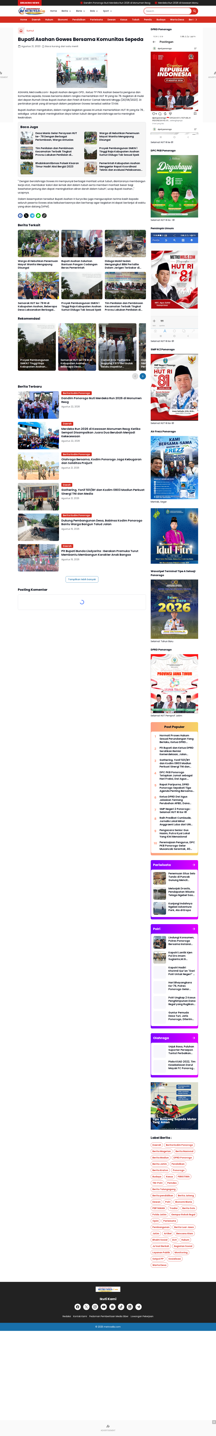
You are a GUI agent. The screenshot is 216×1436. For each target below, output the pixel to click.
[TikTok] (121, 1307)
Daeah (67, 484)
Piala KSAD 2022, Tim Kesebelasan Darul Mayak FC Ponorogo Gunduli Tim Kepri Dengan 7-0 (181, 1065)
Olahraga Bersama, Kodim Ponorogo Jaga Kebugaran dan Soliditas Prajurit (101, 461)
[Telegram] (32, 215)
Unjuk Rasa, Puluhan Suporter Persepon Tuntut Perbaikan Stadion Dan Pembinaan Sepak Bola (181, 1050)
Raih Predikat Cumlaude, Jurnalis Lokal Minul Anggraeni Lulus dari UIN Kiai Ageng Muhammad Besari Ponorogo (175, 821)
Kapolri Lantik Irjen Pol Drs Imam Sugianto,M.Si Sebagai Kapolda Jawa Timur (180, 956)
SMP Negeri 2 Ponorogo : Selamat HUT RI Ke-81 (175, 810)
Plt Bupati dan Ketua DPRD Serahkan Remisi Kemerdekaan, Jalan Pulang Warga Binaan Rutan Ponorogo (177, 751)
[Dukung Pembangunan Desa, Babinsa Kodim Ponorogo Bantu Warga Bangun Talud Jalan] (38, 527)
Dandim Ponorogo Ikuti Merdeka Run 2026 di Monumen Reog (58, 2)
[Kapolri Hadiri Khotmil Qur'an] (159, 972)
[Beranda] (21, 31)
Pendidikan (78, 19)
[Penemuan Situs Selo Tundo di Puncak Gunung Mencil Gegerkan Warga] (159, 878)
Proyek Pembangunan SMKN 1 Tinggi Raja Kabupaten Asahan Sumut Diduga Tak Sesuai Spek (119, 151)
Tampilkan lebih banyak (82, 579)
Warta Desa (177, 19)
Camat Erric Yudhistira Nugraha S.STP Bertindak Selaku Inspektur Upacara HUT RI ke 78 (117, 363)
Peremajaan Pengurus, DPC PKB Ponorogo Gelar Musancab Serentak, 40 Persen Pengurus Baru (177, 846)
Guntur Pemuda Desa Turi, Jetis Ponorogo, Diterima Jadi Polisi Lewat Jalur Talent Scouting (181, 1016)
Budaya (161, 19)
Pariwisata (96, 19)
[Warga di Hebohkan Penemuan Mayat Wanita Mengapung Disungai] (90, 138)
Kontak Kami (80, 1316)
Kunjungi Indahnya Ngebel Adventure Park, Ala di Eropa (180, 907)
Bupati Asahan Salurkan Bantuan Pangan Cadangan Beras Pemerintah (79, 264)
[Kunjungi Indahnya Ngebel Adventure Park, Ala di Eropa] (159, 908)
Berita (65, 10)
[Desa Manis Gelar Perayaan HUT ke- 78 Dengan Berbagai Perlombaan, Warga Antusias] (26, 138)
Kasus (123, 19)
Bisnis (79, 10)
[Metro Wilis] (32, 11)
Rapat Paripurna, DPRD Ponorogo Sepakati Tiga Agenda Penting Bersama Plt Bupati (176, 788)
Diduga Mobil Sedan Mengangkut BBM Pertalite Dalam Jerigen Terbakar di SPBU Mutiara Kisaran (122, 264)
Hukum (49, 19)
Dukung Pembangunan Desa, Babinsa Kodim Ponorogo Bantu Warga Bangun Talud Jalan (101, 522)
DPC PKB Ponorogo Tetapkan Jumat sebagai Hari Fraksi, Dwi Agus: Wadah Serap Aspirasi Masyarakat (176, 776)
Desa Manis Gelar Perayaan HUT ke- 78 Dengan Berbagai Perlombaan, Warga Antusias (56, 136)
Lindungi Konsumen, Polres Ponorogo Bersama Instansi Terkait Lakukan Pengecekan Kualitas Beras (181, 941)
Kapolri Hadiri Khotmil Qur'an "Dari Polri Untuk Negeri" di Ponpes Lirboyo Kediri (181, 971)
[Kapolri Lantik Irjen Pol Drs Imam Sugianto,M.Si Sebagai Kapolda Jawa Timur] (159, 957)
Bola (92, 10)
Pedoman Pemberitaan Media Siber (108, 1316)
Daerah (36, 19)
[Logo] (108, 1289)
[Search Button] (194, 11)
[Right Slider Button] (195, 19)
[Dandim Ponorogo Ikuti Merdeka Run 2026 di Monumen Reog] (38, 405)
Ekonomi (63, 19)
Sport (106, 10)
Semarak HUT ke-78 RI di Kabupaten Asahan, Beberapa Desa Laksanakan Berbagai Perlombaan (37, 306)
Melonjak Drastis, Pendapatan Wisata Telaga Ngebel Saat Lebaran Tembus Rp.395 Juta (181, 892)
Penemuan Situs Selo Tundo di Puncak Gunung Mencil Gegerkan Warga (181, 877)
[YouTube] (104, 1307)
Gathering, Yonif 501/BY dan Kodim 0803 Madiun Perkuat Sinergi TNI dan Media (103, 491)
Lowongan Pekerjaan (142, 1316)
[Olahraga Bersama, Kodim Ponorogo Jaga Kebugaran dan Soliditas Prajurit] (38, 466)
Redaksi (67, 1316)
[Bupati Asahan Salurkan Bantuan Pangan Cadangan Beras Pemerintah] (81, 243)
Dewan (112, 19)
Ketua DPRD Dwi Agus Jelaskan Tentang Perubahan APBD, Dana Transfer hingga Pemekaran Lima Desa (174, 800)
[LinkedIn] (130, 1307)
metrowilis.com (112, 1326)
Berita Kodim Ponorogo (76, 393)
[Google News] (112, 1307)
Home (53, 10)
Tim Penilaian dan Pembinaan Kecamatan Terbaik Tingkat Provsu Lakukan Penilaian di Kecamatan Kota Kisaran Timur (55, 151)
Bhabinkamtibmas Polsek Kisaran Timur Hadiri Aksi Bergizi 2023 (57, 165)
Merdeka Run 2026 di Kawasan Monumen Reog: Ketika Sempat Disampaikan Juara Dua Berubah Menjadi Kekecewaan (100, 432)
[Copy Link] (44, 215)
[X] (26, 215)
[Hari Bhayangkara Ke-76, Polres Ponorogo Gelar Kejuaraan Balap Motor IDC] (159, 987)
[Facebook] (20, 215)
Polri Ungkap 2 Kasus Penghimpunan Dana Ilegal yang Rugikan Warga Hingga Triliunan (181, 1001)
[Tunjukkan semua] (194, 865)
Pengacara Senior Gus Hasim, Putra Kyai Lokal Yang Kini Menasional (175, 833)
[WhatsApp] (38, 215)
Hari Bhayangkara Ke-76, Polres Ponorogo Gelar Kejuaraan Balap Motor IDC (180, 986)
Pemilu (148, 19)
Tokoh (135, 19)
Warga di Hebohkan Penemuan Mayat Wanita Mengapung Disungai (119, 136)
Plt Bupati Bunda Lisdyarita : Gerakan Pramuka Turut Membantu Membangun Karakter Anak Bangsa (99, 553)
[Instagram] (95, 1307)
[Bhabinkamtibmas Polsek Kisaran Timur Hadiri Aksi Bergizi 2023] (26, 168)
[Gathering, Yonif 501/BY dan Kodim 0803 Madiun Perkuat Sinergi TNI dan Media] (38, 496)
